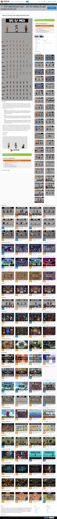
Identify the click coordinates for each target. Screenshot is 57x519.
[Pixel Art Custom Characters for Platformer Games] (35, 400)
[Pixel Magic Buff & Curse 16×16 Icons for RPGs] (49, 276)
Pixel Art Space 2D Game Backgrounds (50, 473)
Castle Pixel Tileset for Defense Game (9, 501)
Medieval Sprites (21, 228)
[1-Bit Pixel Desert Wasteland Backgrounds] (21, 358)
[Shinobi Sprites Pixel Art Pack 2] (8, 211)
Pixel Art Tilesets (7, 267)
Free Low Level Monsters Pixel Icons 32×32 (23, 335)
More (38, 4)
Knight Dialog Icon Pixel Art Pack (36, 308)
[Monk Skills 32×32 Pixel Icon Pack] (35, 331)
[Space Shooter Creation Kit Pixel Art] (8, 469)
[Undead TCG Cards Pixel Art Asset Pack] (8, 289)
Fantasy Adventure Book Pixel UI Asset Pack (23, 432)
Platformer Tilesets (12, 267)
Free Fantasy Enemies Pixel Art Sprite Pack (9, 227)
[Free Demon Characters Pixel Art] (35, 317)
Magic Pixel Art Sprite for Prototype (23, 404)
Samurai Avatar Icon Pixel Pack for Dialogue (50, 308)
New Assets (2, 4)
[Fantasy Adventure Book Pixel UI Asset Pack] (21, 427)
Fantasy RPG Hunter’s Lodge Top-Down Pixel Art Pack (9, 432)
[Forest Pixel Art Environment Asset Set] (35, 262)
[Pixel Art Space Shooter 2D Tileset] (35, 469)
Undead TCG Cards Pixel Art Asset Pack (9, 294)
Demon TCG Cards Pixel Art (36, 294)
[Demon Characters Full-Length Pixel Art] (8, 317)
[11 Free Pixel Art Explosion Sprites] (35, 372)
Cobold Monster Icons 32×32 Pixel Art (50, 335)
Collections (50, 4)
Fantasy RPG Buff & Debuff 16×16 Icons (36, 280)
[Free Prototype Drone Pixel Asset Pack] (49, 400)
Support (46, 1)
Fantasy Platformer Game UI (22, 349)
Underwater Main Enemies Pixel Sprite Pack (36, 418)
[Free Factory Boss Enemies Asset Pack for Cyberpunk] (8, 248)
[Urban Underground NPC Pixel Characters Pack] (35, 248)
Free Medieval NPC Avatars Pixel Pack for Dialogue (9, 308)
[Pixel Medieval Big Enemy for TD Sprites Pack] (35, 496)
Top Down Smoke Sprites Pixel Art (23, 487)
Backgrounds (25, 4)
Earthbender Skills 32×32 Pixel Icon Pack (9, 335)
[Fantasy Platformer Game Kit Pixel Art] (8, 344)
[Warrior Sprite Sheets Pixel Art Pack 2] (49, 223)
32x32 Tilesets (21, 419)
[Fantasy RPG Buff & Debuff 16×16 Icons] (35, 276)
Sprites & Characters (15, 4)
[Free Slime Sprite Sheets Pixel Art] (35, 223)
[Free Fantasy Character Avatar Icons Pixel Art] (35, 344)
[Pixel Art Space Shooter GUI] (21, 469)
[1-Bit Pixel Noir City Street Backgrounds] (8, 358)
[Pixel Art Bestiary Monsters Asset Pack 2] (35, 427)
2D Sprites (8, 13)
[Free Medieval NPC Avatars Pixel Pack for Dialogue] (8, 303)
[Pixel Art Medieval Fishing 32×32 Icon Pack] (21, 276)
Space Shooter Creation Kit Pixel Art (9, 473)
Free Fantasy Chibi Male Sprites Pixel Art (23, 239)
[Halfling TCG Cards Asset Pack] (49, 289)
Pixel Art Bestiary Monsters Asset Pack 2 (36, 432)
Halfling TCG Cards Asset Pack (50, 294)
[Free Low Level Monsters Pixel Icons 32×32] (21, 331)
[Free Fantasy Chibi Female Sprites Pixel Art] (49, 234)
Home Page (4, 13)
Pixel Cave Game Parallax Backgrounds (36, 363)
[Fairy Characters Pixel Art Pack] (21, 317)
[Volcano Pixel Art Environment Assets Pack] (49, 262)
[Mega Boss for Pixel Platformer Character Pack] (8, 413)
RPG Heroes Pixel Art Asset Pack (23, 227)
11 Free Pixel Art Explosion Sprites (36, 377)
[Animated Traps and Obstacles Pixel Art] (49, 344)
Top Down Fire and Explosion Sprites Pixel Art (9, 487)
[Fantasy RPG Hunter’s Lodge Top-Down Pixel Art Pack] (8, 427)
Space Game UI (21, 474)
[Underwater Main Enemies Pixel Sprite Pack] (35, 413)
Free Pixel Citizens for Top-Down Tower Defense (50, 501)
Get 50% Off (51, 8)
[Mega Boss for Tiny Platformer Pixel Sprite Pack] (8, 455)
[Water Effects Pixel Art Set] (8, 372)
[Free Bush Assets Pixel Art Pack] (8, 386)
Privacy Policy (36, 512)
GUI (21, 4)
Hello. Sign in (51, 1)
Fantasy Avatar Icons (35, 350)
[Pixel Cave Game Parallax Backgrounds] (35, 358)
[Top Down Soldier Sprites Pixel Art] (35, 482)
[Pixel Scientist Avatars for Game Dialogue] (35, 441)
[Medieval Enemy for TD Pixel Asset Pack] (21, 496)
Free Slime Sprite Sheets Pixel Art (36, 227)
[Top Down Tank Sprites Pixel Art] (49, 482)
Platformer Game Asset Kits (9, 350)
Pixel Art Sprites (13, 13)
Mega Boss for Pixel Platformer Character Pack (9, 418)
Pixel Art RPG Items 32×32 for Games (9, 280)
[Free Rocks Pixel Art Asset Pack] (49, 386)
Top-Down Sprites (35, 488)
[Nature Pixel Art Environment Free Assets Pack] (8, 262)
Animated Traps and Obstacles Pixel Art (50, 349)
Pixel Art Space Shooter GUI (22, 473)
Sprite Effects (7, 488)
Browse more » (47, 205)
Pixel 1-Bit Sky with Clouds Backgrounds (50, 363)
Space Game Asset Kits (8, 474)
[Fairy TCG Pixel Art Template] (21, 289)
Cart (55, 1)
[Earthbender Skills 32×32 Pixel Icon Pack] (8, 331)
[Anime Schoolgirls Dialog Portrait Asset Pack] (35, 211)
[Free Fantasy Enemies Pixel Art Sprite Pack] (8, 223)
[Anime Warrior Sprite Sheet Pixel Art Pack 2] (49, 211)
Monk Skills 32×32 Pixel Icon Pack (36, 335)
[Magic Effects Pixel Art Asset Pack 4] (21, 455)
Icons (30, 4)
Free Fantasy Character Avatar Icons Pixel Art (36, 349)
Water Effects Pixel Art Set (8, 377)
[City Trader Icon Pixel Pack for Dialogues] (49, 441)
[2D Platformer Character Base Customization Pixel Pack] (8, 400)
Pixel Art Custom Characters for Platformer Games (36, 404)
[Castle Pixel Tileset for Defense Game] (8, 496)
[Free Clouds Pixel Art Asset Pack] (21, 386)
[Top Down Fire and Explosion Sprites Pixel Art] (8, 482)
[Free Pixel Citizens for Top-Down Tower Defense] (49, 496)
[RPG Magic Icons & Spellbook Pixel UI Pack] (49, 427)
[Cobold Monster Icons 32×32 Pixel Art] (49, 331)
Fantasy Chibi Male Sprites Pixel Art (9, 239)
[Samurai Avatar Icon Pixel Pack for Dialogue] (49, 303)
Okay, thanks (46, 517)
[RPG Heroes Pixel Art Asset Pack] (21, 223)
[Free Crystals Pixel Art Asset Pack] (35, 386)
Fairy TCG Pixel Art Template (23, 294)
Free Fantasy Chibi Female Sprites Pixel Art (50, 239)
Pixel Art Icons (7, 281)
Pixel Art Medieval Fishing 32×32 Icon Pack (23, 280)
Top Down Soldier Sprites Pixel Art (36, 487)
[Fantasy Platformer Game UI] (21, 344)
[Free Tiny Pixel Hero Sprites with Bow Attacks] (35, 455)
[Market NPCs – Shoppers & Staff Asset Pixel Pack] (49, 248)
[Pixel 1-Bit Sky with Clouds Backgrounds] (49, 358)
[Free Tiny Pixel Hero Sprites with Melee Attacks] (49, 455)
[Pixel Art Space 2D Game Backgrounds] (49, 469)
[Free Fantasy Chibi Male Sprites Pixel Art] (21, 234)
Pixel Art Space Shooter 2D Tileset (36, 473)
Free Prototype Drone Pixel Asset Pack (50, 404)
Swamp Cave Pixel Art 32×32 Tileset (23, 418)
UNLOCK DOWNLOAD (17, 160)
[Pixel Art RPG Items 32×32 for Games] (8, 276)
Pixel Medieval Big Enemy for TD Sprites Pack (36, 501)
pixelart (25, 13)
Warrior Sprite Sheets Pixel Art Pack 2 (50, 227)
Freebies (55, 4)
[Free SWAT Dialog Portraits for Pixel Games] (8, 441)
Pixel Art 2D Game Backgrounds (9, 364)
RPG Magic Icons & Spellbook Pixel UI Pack (50, 432)
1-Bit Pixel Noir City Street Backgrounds (9, 363)
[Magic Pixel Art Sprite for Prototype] (21, 400)
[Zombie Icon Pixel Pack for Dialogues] (21, 441)
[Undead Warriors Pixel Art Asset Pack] (49, 317)
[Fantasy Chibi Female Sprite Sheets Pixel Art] (35, 234)
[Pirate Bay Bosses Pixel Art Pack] (49, 413)
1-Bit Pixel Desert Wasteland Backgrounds (23, 363)
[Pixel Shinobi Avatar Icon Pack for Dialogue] (21, 211)
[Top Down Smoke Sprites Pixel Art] (21, 482)
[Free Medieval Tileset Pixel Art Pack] (21, 262)
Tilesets (34, 4)
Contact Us (48, 512)
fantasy (18, 13)
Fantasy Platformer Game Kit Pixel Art (9, 349)
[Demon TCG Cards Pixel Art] (35, 289)
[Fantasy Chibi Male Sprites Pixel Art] (8, 234)
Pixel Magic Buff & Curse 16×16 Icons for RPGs (50, 280)
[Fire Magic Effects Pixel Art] (21, 372)
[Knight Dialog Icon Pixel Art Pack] (35, 303)
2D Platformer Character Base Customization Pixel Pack (9, 404)
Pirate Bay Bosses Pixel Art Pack (50, 418)
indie (22, 13)
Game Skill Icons (7, 336)
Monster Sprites (7, 419)
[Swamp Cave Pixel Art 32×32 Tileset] (21, 413)
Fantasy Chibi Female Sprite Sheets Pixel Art (36, 239)
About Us (48, 509)
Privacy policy (52, 517)
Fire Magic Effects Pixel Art (22, 377)
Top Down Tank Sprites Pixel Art (50, 487)
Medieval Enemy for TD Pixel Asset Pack (23, 501)
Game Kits (9, 4)
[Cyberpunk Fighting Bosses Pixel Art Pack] (21, 248)
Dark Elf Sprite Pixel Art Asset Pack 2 (23, 308)
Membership (41, 1)
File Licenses (36, 509)
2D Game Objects (8, 295)
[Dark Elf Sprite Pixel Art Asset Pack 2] (21, 303)
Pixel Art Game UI (21, 350)
